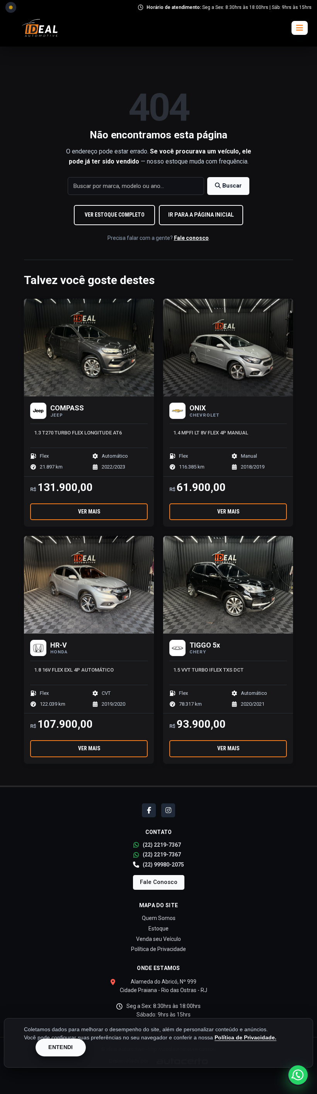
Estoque (158, 928)
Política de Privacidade (158, 949)
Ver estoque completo (115, 215)
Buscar (231, 185)
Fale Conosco (158, 882)
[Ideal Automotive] (39, 28)
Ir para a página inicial (201, 215)
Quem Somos (159, 918)
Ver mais (89, 511)
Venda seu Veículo (158, 939)
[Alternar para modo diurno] (10, 7)
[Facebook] (149, 810)
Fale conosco (191, 238)
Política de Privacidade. (245, 1037)
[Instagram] (168, 810)
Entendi (60, 1047)
